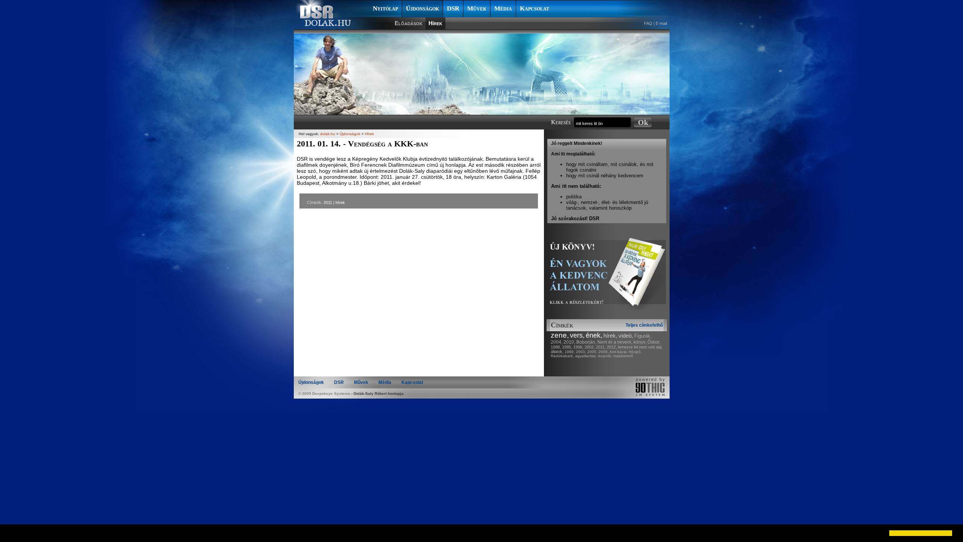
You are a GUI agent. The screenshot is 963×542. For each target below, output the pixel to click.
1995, (567, 347)
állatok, (557, 351)
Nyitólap (385, 8)
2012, (612, 347)
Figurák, (643, 336)
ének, (594, 335)
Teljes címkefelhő (644, 325)
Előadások (408, 23)
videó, (625, 335)
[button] (12, 533)
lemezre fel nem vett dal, (640, 347)
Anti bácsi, (618, 352)
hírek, (610, 335)
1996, (578, 347)
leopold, (605, 356)
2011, (601, 347)
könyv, (639, 342)
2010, (569, 342)
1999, (570, 352)
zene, (560, 335)
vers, (577, 335)
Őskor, (653, 342)
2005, (592, 352)
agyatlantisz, (586, 356)
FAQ (648, 23)
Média (503, 8)
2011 (328, 202)
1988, (556, 347)
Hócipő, (635, 352)
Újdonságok (422, 8)
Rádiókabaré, (562, 356)
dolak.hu (327, 134)
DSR (453, 8)
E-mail (661, 23)
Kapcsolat (534, 8)
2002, (590, 347)
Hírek (435, 23)
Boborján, (586, 342)
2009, (603, 352)
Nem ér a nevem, (614, 342)
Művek (476, 8)
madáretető (623, 356)
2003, (581, 352)
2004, (556, 342)
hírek (340, 202)
